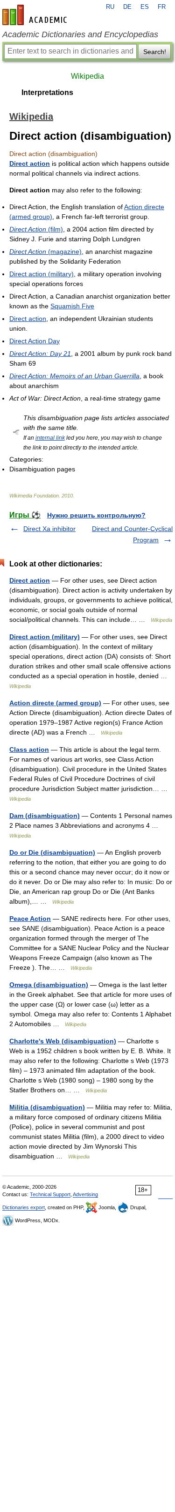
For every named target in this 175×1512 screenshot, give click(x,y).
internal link (50, 438)
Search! (154, 51)
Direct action (29, 163)
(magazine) (45, 251)
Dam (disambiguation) (44, 815)
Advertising (85, 1194)
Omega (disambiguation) (48, 984)
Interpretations (47, 92)
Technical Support (50, 1194)
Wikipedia (87, 76)
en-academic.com (36, 15)
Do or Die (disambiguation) (52, 852)
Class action (29, 749)
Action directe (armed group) (55, 703)
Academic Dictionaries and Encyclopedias (80, 34)
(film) (36, 229)
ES (144, 7)
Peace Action (30, 918)
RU (110, 7)
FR (162, 7)
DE (127, 7)
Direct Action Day (34, 341)
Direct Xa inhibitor (49, 528)
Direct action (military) (41, 274)
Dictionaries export (23, 1207)
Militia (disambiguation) (47, 1107)
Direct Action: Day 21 (40, 353)
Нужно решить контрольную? (96, 515)
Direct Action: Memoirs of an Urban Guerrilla (74, 376)
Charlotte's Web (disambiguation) (62, 1041)
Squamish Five (72, 306)
